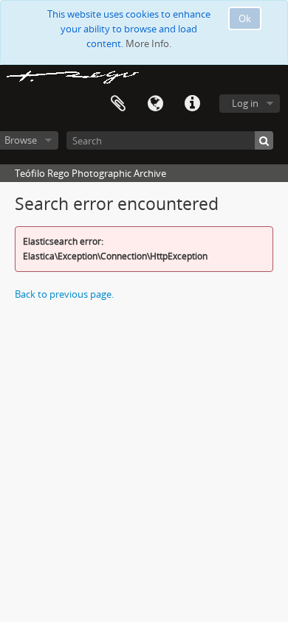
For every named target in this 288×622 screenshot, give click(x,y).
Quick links (192, 103)
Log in (245, 103)
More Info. (148, 43)
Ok (245, 18)
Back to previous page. (64, 294)
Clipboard (118, 103)
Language (155, 103)
